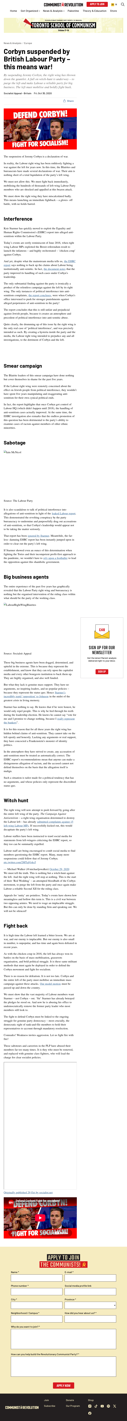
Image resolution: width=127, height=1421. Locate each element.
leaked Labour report (63, 513)
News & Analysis (12, 43)
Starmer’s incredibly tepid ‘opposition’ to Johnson (35, 694)
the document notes (55, 269)
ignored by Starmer (38, 535)
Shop (91, 1400)
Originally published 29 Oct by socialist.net (28, 1192)
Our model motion (50, 983)
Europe (28, 43)
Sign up (102, 672)
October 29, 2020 (59, 869)
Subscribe (49, 1405)
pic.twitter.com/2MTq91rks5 (20, 862)
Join (46, 1400)
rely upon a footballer (55, 558)
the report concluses (39, 295)
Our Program (73, 1405)
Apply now (63, 1385)
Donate (70, 1400)
